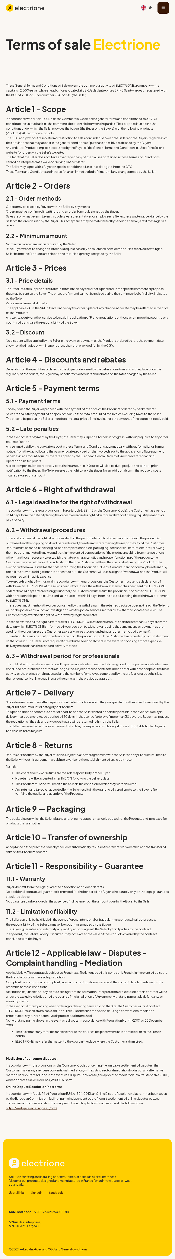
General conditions (74, 1249)
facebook (56, 1192)
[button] (146, 8)
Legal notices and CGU (39, 1249)
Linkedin (36, 1192)
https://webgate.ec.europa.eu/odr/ (31, 1108)
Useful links (17, 1192)
